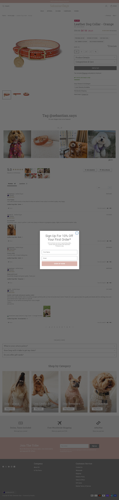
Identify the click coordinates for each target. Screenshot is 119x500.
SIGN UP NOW (59, 264)
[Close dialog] (76, 233)
